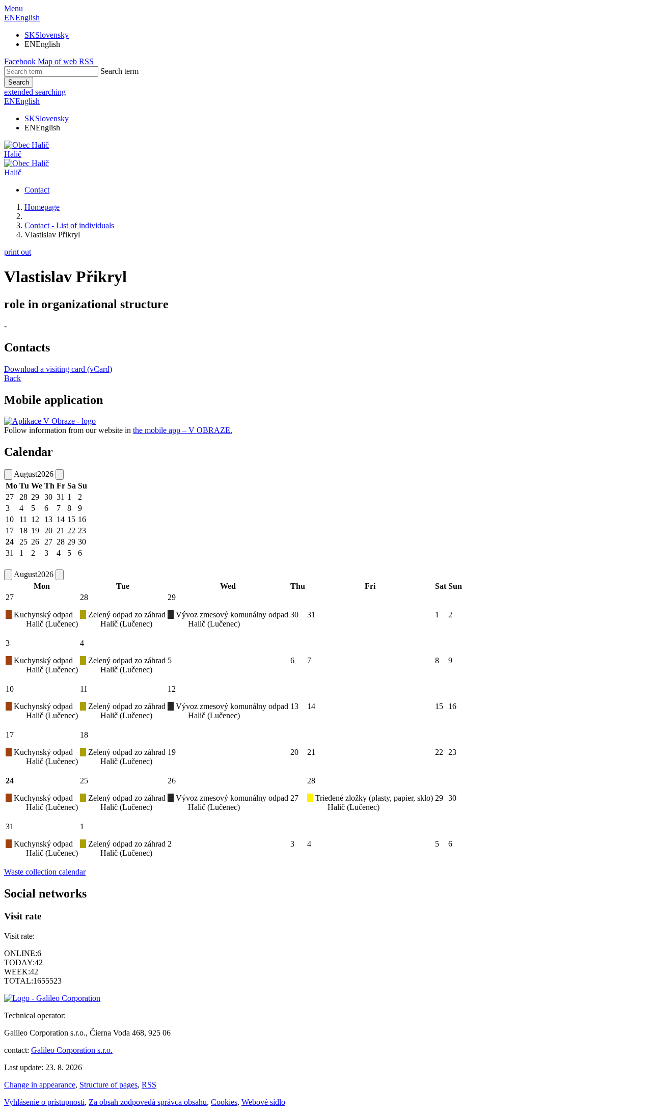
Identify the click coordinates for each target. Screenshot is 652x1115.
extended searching (35, 92)
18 (84, 734)
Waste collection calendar (45, 871)
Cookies (224, 1102)
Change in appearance (39, 1084)
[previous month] (8, 474)
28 (84, 597)
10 (10, 689)
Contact (36, 189)
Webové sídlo (263, 1102)
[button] (22, 17)
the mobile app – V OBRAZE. (182, 430)
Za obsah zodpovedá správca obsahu (148, 1102)
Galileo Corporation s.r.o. (72, 1050)
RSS (149, 1084)
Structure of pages (108, 1084)
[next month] (60, 474)
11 (84, 689)
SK (46, 35)
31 (10, 826)
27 (10, 597)
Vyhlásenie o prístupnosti (44, 1102)
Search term (119, 71)
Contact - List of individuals (69, 225)
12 (172, 689)
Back (12, 378)
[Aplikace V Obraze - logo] (50, 421)
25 (84, 780)
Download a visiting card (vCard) (58, 369)
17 (10, 734)
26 (172, 780)
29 (172, 597)
